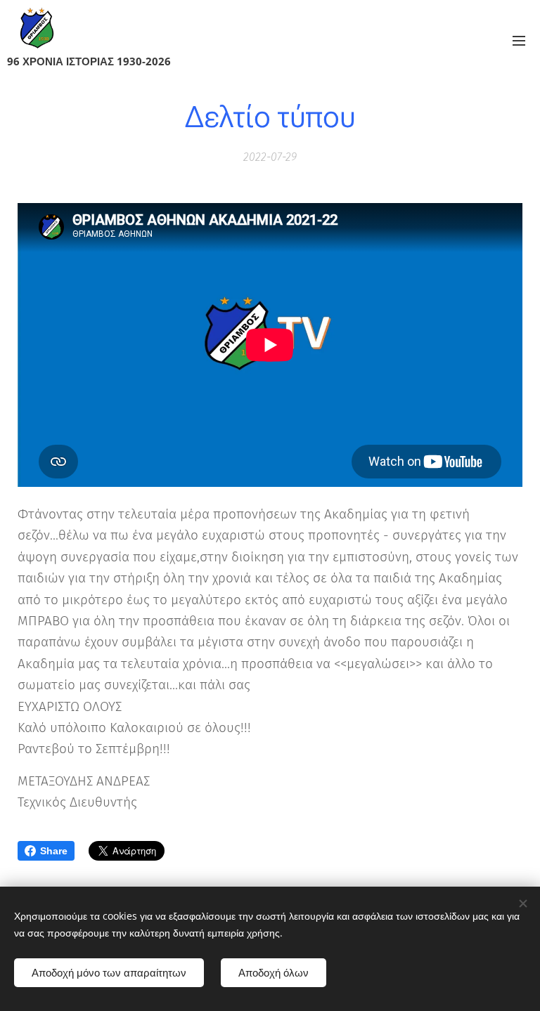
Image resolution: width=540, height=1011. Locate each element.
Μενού (519, 40)
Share (54, 850)
